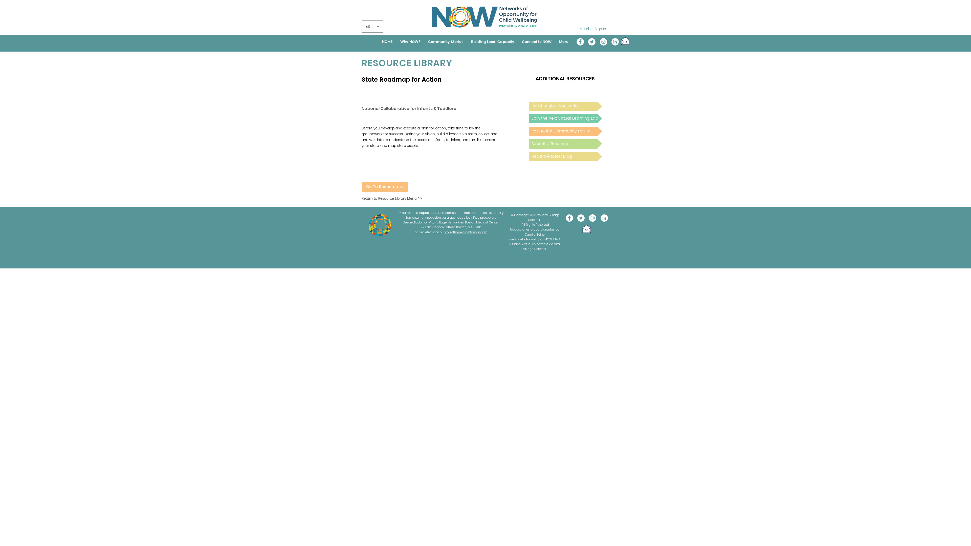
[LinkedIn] (615, 42)
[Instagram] (603, 42)
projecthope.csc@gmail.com (465, 232)
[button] (625, 41)
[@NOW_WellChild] (591, 42)
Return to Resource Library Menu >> (392, 198)
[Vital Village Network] (580, 42)
